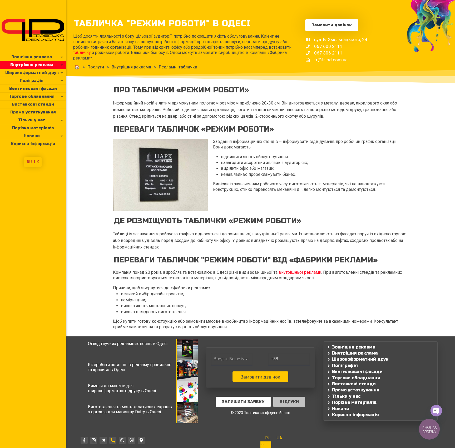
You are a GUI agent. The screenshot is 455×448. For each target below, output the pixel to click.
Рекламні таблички (178, 66)
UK (36, 162)
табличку (82, 52)
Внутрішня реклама (131, 66)
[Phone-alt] (112, 440)
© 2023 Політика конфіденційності (260, 413)
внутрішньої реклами (300, 272)
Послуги (95, 66)
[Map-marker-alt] (141, 440)
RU (29, 162)
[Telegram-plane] (103, 440)
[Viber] (131, 440)
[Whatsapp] (122, 440)
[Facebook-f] (84, 440)
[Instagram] (93, 440)
